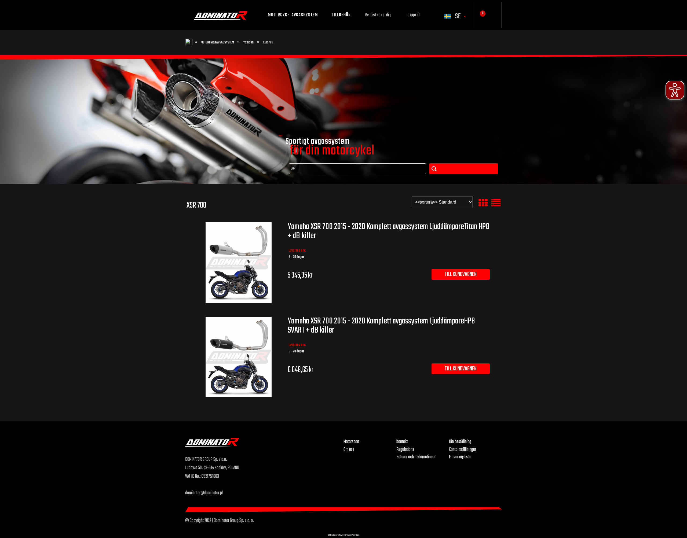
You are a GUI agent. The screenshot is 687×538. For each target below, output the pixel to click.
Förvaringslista (460, 457)
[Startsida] (220, 15)
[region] (343, 119)
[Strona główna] (264, 446)
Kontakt (402, 442)
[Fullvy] (495, 203)
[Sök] (463, 168)
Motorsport (351, 442)
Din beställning (460, 442)
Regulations (405, 449)
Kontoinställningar (462, 449)
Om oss (349, 449)
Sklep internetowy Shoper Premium (343, 535)
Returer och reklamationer (416, 457)
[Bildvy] (483, 203)
